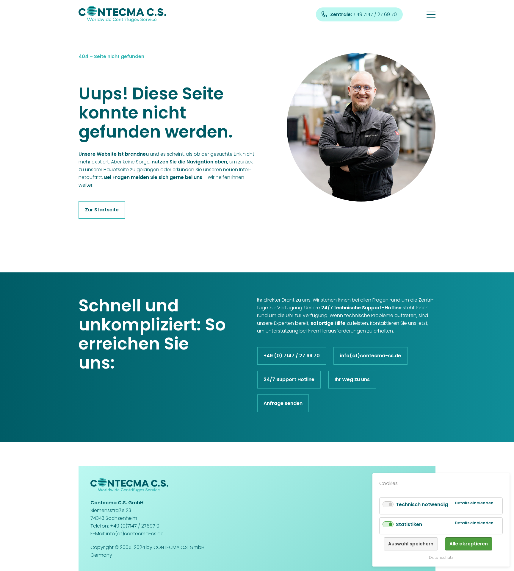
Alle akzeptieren (468, 544)
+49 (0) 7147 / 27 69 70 (292, 355)
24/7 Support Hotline (289, 379)
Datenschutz (441, 557)
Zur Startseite (102, 209)
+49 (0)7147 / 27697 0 (134, 525)
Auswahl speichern (410, 544)
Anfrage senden (283, 403)
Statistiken (409, 524)
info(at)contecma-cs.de (370, 355)
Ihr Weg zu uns (352, 379)
